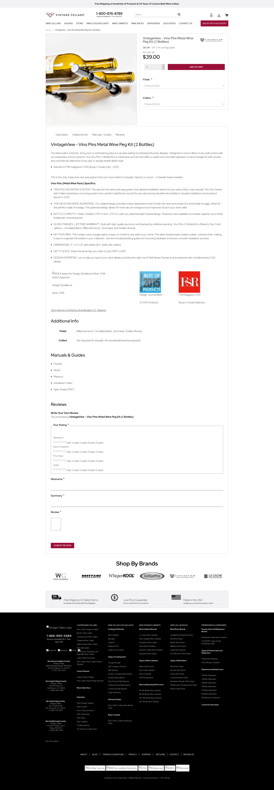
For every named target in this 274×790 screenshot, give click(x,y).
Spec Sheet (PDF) (64, 389)
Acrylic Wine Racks (177, 674)
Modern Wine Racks (177, 689)
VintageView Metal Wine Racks (181, 635)
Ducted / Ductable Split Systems (120, 674)
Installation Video (63, 383)
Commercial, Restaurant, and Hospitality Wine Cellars (87, 652)
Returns (160, 754)
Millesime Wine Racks (178, 646)
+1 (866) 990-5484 (56, 690)
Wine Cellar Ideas (83, 714)
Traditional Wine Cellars (85, 640)
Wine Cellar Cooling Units (120, 625)
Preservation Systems (209, 659)
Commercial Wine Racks (179, 677)
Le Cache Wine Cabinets (148, 635)
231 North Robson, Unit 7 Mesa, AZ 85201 (56, 727)
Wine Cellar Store (84, 688)
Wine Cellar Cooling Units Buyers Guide (120, 722)
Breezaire (111, 639)
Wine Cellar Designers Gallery (88, 629)
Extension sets (170, 213)
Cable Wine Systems (178, 650)
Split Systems (113, 670)
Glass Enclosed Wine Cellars (87, 644)
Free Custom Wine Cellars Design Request (89, 662)
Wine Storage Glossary (85, 703)
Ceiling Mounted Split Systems (119, 685)
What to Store (82, 707)
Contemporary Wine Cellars (87, 637)
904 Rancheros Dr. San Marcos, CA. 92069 (56, 687)
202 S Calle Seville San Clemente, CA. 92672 (55, 707)
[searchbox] (157, 14)
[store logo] (65, 15)
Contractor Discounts (210, 705)
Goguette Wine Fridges (147, 653)
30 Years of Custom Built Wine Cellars (159, 3)
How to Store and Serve (85, 710)
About (83, 754)
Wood (57, 370)
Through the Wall (114, 663)
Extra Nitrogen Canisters (210, 662)
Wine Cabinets (82, 721)
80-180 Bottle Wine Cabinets (150, 690)
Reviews (120, 134)
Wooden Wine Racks (178, 670)
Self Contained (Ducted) (117, 666)
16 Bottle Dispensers (209, 694)
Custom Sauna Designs (85, 677)
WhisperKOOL (113, 646)
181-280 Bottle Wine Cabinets (150, 694)
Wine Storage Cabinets (149, 625)
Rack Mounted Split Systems (118, 681)
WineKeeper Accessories (211, 697)
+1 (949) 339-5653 (55, 710)
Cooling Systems (83, 725)
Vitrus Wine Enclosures (147, 646)
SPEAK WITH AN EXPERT (214, 23)
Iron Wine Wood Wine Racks (180, 653)
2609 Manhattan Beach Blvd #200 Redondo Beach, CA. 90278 (59, 667)
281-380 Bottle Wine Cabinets (150, 698)
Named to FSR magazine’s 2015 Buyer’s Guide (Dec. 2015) (86, 167)
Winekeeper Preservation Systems (214, 637)
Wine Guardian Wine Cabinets (150, 639)
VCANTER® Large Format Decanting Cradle (211, 642)
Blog (95, 754)
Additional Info (80, 134)
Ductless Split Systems (116, 677)
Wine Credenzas (145, 674)
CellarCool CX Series (116, 650)
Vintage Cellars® (122, 778)
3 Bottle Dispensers (209, 675)
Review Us (188, 754)
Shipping (146, 754)
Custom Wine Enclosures (86, 658)
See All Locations (52, 741)
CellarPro (111, 642)
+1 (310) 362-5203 (59, 670)
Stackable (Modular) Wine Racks (182, 681)
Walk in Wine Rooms (146, 666)
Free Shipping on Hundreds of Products (116, 3)
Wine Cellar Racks (179, 625)
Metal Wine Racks (176, 666)
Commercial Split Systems (117, 689)
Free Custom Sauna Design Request (90, 681)
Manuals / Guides (101, 134)
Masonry (58, 376)
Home (48, 30)
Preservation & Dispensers (214, 625)
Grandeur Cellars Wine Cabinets (151, 650)
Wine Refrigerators (146, 677)
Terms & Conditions (113, 754)
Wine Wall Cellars (83, 648)
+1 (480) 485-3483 (56, 730)
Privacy (133, 754)
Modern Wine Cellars (84, 633)
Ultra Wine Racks (176, 639)
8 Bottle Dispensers (209, 686)
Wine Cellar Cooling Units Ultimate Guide (120, 706)
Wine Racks (81, 718)
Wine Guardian (113, 635)
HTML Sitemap (165, 778)
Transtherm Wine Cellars (148, 642)
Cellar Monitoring (114, 692)
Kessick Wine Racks (177, 642)
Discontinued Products (151, 778)
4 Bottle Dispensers (209, 679)
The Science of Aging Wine (87, 729)
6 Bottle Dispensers (209, 683)
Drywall (58, 363)
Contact (174, 754)
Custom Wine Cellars (87, 625)
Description (62, 134)
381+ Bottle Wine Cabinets (149, 701)
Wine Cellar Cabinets (147, 670)
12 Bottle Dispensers (209, 690)
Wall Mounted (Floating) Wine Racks (183, 685)
